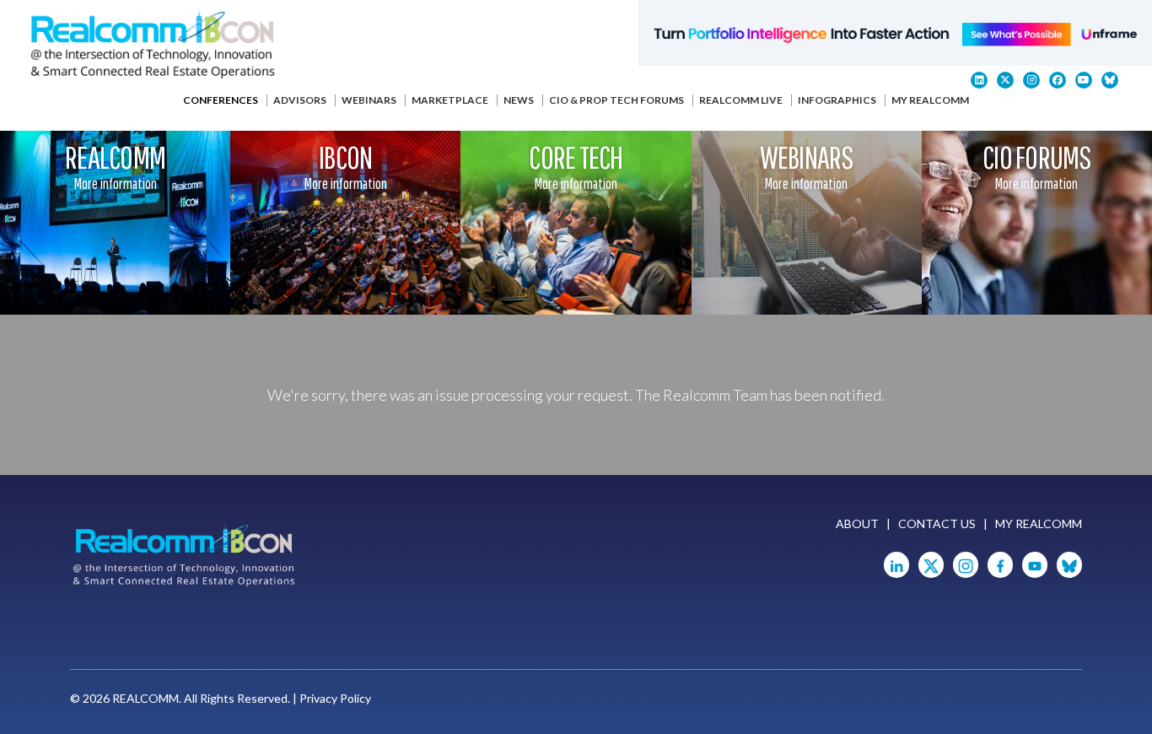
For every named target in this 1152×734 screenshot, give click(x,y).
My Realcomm (930, 100)
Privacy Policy (335, 698)
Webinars (369, 100)
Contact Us (937, 523)
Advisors (299, 100)
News (518, 100)
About (857, 523)
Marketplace (450, 100)
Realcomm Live (741, 100)
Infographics (837, 100)
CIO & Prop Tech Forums (616, 100)
